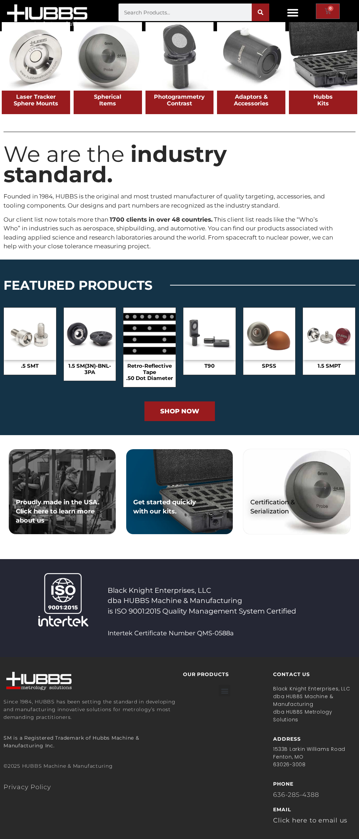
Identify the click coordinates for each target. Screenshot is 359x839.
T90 (209, 366)
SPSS (269, 366)
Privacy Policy (27, 787)
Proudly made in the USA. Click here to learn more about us (58, 511)
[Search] (260, 12)
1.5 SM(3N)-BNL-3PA (89, 369)
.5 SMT (30, 366)
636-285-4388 (296, 795)
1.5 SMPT (329, 366)
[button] (293, 12)
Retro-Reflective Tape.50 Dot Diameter (149, 372)
